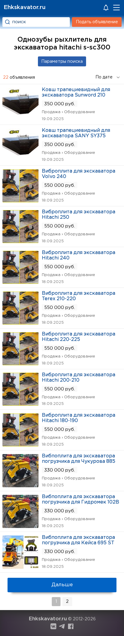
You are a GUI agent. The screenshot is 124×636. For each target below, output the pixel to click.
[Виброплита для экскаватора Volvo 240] (20, 200)
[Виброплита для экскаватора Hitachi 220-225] (20, 363)
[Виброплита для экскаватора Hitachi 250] (20, 241)
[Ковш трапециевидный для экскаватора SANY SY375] (20, 159)
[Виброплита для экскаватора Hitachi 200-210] (20, 403)
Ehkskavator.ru (24, 7)
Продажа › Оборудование (68, 112)
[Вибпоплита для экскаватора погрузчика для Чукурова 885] (20, 485)
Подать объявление (97, 22)
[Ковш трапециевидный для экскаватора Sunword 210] (20, 119)
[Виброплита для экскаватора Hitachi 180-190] (20, 444)
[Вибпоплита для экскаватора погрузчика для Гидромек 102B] (20, 526)
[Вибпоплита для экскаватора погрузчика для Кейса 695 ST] (20, 566)
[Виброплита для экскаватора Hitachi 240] (20, 282)
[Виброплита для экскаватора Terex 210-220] (20, 322)
